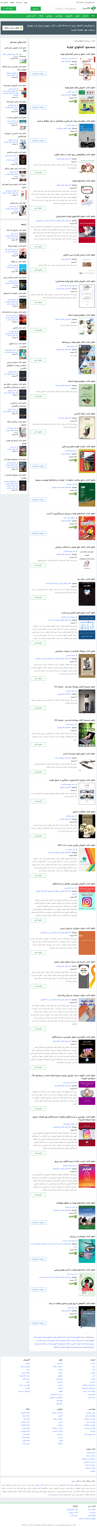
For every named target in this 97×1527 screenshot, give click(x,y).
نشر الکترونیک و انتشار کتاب (85, 2)
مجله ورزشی (26, 1428)
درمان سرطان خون (71, 978)
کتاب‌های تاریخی (12, 75)
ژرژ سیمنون (12, 281)
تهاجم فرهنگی (67, 668)
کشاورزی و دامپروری (56, 1397)
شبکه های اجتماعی (56, 906)
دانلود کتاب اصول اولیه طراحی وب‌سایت (78, 612)
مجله (41, 16)
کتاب (29, 1488)
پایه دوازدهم (50, 227)
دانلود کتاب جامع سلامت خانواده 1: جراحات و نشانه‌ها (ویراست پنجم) (65, 480)
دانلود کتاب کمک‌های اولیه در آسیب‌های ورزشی (74, 1270)
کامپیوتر (69, 16)
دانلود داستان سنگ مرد (62, 589)
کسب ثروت (56, 1098)
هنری (61, 1441)
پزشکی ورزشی (60, 1277)
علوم (77, 16)
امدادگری (67, 227)
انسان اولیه (66, 265)
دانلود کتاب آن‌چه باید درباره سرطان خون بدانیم (74, 962)
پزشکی (60, 1370)
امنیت (28, 1370)
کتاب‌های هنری (13, 123)
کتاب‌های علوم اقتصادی (63, 1086)
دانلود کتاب (38, 173)
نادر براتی (13, 234)
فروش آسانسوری (42, 793)
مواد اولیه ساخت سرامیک (45, 942)
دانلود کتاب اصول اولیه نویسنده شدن (79, 753)
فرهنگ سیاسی (58, 664)
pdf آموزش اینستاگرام (48, 1047)
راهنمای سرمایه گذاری (51, 1101)
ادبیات (85, 16)
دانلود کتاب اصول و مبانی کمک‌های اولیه (77, 54)
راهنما (12, 2)
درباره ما (92, 1512)
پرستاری (68, 1277)
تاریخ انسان (50, 671)
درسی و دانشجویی (57, 1394)
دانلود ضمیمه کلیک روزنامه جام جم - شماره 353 (74, 686)
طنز (94, 1376)
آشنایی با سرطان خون (56, 978)
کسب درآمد (48, 1095)
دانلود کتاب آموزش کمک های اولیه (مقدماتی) (75, 281)
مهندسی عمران (90, 1416)
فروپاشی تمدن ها (61, 671)
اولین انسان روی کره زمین (42, 825)
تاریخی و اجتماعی (89, 1462)
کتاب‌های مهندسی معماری (45, 658)
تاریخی (60, 1373)
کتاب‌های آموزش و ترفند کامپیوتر (59, 891)
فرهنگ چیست (48, 664)
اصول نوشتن (72, 767)
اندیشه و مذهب (57, 1367)
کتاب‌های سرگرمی (12, 488)
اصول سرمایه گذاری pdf (69, 1098)
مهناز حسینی (70, 125)
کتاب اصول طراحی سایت (42, 635)
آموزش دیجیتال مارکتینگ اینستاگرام (48, 1050)
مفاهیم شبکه (65, 391)
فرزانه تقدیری (11, 300)
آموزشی (92, 1471)
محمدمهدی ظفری (69, 1165)
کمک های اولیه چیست (44, 197)
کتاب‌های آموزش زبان (11, 374)
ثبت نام (19, 2)
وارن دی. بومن (70, 1207)
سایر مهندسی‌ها (90, 1434)
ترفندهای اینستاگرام (42, 900)
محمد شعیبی (70, 655)
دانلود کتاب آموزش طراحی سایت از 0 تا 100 (76, 845)
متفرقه (60, 1444)
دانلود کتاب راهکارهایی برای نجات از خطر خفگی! (74, 154)
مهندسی (59, 16)
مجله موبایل (26, 1416)
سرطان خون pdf (71, 981)
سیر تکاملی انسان (44, 265)
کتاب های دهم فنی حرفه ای (47, 1018)
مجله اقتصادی (25, 1425)
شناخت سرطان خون (41, 978)
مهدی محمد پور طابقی (67, 285)
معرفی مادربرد (59, 737)
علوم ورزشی (67, 1244)
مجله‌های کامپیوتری (64, 694)
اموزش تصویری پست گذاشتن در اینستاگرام (46, 1136)
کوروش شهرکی (11, 73)
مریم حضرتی (71, 92)
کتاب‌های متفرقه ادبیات (10, 411)
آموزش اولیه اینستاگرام (44, 915)
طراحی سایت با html (49, 629)
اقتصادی (60, 1363)
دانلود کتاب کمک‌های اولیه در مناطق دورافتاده (75, 1203)
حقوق (61, 1391)
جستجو (35, 8)
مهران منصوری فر (69, 1124)
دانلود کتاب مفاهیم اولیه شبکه (81, 315)
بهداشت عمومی (41, 1244)
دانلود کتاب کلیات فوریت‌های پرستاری (78, 446)
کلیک (58, 700)
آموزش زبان (91, 1394)
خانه (93, 16)
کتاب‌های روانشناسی (11, 352)
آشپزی (60, 1416)
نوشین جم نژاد (11, 315)
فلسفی (60, 1388)
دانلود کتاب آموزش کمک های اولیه (80, 87)
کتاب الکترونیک (72, 1509)
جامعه (45, 668)
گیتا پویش (12, 172)
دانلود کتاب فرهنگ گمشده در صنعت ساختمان (75, 651)
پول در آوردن (67, 1095)
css (62, 629)
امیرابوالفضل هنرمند (10, 482)
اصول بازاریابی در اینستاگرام (49, 1142)
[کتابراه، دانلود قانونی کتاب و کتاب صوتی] (73, 68)
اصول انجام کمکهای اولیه (56, 230)
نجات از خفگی (56, 165)
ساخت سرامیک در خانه (62, 942)
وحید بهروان (12, 140)
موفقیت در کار (57, 1095)
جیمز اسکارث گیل (10, 249)
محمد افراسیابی (69, 888)
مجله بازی (27, 1419)
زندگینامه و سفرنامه (89, 1385)
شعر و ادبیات (91, 1453)
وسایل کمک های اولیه (69, 194)
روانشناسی (59, 1379)
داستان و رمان (90, 1456)
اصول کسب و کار (37, 1095)
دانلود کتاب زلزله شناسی (84, 413)
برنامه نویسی (26, 1373)
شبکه (28, 1382)
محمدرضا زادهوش (10, 350)
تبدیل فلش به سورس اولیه (45, 700)
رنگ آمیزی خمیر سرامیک (58, 948)
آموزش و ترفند (25, 1367)
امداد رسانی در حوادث (55, 295)
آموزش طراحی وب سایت (47, 626)
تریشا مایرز (71, 1307)
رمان (93, 1367)
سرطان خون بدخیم (38, 972)
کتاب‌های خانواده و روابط (10, 193)
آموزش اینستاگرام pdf (44, 912)
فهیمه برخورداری (11, 191)
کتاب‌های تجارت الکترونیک (62, 1041)
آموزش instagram (49, 1059)
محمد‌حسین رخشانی (68, 617)
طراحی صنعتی (90, 1413)
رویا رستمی (12, 206)
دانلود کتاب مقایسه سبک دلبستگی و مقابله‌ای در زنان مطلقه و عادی (66, 121)
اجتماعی (60, 1382)
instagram (45, 906)
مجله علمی (26, 1434)
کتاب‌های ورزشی (12, 449)
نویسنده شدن (65, 764)
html (58, 629)
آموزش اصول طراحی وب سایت (61, 635)
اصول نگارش (50, 767)
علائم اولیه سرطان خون (69, 975)
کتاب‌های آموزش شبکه (63, 319)
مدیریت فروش (65, 793)
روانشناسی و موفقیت (88, 1459)
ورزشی (60, 1437)
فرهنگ (67, 664)
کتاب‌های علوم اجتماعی (63, 658)
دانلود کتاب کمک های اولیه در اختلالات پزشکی (75, 547)
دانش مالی (42, 1092)
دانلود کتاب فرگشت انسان (84, 811)
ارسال (53, 1495)
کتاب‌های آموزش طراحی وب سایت (59, 620)
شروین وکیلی (70, 816)
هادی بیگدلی (12, 265)
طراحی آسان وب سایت (46, 737)
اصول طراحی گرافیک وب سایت (66, 638)
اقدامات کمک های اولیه (69, 200)
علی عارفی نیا (70, 849)
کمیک (93, 1379)
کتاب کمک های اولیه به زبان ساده (48, 200)
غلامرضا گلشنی (70, 451)
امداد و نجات (37, 165)
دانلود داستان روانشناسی (44, 589)
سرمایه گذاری (64, 1101)
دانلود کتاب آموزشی (50, 939)
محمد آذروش (12, 372)
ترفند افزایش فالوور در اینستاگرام (58, 909)
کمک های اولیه (41, 295)
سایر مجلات (26, 1444)
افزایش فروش (54, 793)
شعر (93, 1370)
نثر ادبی (92, 1382)
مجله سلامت (26, 1437)
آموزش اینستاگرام (56, 900)
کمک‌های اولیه (66, 61)
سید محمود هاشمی (68, 784)
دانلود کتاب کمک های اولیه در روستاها (78, 342)
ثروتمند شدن (51, 1092)
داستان (93, 1363)
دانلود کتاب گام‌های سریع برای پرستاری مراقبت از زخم (72, 1303)
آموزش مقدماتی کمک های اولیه (53, 298)
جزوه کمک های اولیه (60, 197)
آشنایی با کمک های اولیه (67, 1344)
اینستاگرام (66, 900)
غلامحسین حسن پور (68, 58)
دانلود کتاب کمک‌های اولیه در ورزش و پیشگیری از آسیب (70, 513)
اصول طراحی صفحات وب (46, 638)
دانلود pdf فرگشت (48, 828)
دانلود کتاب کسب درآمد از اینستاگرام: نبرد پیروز (74, 1161)
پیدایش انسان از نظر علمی (61, 825)
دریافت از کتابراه (38, 74)
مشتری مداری (69, 796)
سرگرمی (60, 1425)
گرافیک (27, 1388)
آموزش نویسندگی (61, 767)
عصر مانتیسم (63, 674)
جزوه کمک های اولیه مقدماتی (63, 203)
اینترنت (27, 1363)
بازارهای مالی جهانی (63, 1092)
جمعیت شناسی (40, 671)
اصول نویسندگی (39, 764)
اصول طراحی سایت (64, 632)
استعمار (50, 668)
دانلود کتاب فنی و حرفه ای (49, 1021)
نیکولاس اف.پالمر (69, 518)
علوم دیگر (59, 1404)
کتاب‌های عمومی (65, 787)
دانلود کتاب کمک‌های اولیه (83, 181)
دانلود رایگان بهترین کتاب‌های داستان (11, 237)
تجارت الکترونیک (24, 1376)
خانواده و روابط (58, 1419)
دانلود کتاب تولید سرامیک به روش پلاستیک (76, 995)
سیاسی (60, 1385)
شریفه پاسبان (11, 121)
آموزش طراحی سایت (63, 626)
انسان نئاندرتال (72, 828)
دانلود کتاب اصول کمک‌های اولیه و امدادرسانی (75, 216)
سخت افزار (26, 1379)
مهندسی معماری (89, 1419)
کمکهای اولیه (72, 168)
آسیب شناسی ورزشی (54, 1244)
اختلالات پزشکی (53, 560)
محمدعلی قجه (11, 463)
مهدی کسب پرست (68, 1241)
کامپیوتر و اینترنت (24, 1391)
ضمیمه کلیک (70, 691)
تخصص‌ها (56, 1210)
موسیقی (60, 1434)
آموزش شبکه (65, 325)
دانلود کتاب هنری (64, 939)
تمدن (40, 664)
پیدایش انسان (56, 265)
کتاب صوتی (31, 16)
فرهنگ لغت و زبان (89, 1391)
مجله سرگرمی (25, 1422)
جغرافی (60, 1376)
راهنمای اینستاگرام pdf (60, 1047)
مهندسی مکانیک (89, 1425)
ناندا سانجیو (71, 484)
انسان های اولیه (60, 828)
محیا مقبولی (12, 105)
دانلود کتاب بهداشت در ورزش (82, 1236)
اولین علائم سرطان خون (52, 975)
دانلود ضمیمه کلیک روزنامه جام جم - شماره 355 (74, 720)
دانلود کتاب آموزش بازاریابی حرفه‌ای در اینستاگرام (74, 883)
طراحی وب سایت (24, 1385)
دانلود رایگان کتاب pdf (62, 1006)
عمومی (49, 16)
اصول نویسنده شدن (52, 764)
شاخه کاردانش (40, 227)
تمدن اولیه (73, 674)
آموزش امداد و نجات (70, 427)
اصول (35, 638)
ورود (25, 2)
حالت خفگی (66, 165)
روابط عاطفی (67, 128)
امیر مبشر (13, 447)
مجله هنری (26, 1441)
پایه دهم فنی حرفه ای (65, 1018)
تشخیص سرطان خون (53, 972)
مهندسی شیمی (90, 1428)
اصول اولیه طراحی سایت (49, 632)
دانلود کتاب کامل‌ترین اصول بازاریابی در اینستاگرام (73, 1037)
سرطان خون (66, 972)
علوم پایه (60, 1401)
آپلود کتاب (8, 8)
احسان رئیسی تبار (69, 1082)
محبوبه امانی (70, 346)
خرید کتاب (74, 1516)
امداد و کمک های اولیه (52, 424)
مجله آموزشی (25, 1431)
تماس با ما (4, 2)
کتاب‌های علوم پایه (64, 418)
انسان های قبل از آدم (65, 831)
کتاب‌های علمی (66, 259)
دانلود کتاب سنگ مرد (86, 579)
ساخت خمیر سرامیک (53, 945)
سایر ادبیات (91, 1397)
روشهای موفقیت (45, 1098)
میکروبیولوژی (42, 560)
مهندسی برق (91, 1422)
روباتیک (92, 1431)
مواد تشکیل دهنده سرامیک (67, 1012)
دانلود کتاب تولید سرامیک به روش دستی (77, 928)
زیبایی (60, 1422)
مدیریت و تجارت (90, 1465)
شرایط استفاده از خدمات (86, 1518)
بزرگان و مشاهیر (57, 1413)
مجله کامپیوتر (25, 1413)
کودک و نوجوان (58, 1431)
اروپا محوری (58, 668)
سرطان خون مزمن (37, 975)
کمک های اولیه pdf (40, 191)
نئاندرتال (69, 592)
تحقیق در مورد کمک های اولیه (50, 194)
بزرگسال (59, 128)
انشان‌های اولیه (60, 592)
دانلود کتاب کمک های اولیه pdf (59, 191)
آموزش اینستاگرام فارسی (60, 912)
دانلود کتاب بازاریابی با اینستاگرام (44, 1145)
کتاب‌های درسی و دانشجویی (45, 220)
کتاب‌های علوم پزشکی (11, 142)
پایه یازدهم (59, 227)
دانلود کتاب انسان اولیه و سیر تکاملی (79, 255)
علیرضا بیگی (12, 89)
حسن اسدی (71, 1274)
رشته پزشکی (56, 487)
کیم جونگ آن (11, 428)
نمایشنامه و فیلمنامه (88, 1388)
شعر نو (93, 1373)
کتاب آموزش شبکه (42, 391)
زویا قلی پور (12, 331)
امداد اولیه (46, 165)
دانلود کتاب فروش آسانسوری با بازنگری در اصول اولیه (72, 780)
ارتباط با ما (91, 1509)
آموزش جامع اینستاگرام (48, 903)
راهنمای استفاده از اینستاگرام (67, 903)
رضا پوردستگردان (69, 551)
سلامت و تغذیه (58, 1428)
